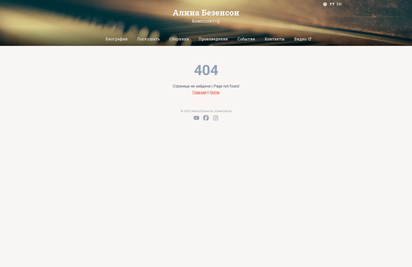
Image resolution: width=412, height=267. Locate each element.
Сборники (179, 38)
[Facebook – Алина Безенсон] (206, 118)
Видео (300, 38)
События (246, 38)
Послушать (148, 38)
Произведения (213, 38)
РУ (332, 4)
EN (339, 4)
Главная (199, 92)
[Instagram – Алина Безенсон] (215, 118)
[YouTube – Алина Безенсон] (196, 118)
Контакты (275, 38)
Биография (117, 38)
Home (215, 92)
